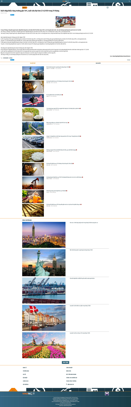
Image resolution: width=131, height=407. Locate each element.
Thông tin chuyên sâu (71, 377)
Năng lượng (49, 178)
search (129, 1)
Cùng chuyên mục (27, 220)
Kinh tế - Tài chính (50, 68)
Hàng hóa (68, 371)
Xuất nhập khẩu (5, 58)
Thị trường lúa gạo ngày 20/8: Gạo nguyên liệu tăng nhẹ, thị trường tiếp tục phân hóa (63, 108)
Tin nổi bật (33, 63)
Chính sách (25, 381)
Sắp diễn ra (25, 384)
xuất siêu (10, 58)
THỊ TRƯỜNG (65, 5)
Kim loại (48, 82)
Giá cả (47, 192)
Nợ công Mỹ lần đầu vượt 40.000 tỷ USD (54, 95)
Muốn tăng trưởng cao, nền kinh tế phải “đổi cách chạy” (57, 122)
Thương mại (49, 137)
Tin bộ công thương (71, 381)
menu (1, 1)
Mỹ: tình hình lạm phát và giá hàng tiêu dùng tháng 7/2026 (57, 67)
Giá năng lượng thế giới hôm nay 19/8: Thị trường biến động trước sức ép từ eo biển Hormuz (64, 177)
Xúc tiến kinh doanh (71, 374)
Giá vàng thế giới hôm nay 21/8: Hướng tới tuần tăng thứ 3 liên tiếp (59, 81)
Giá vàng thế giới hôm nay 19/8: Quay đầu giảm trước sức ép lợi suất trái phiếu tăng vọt (63, 204)
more (73, 81)
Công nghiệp (69, 367)
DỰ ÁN (92, 5)
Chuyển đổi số (49, 124)
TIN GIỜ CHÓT (39, 5)
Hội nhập (25, 377)
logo (65, 1)
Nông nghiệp (49, 110)
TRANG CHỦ (13, 5)
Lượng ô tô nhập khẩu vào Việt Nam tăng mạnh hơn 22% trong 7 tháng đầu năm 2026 (63, 136)
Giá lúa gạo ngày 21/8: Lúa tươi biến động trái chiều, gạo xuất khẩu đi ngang (61, 150)
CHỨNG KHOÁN (118, 5)
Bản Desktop (71, 384)
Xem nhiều (98, 63)
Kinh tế (24, 7)
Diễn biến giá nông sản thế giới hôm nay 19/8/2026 (56, 190)
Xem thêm (65, 362)
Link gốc (128, 60)
